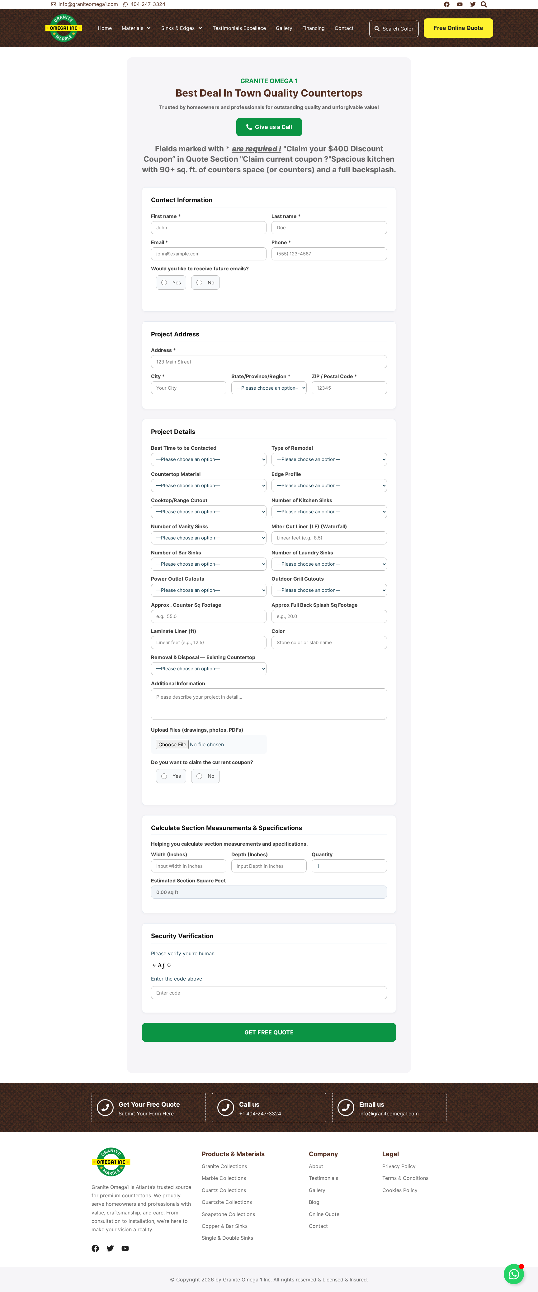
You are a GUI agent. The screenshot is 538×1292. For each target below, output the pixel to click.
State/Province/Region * (260, 376)
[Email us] (345, 1107)
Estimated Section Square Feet (188, 880)
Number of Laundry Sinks (302, 552)
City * (158, 376)
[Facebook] (95, 1248)
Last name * (286, 216)
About (316, 1166)
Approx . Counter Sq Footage (186, 604)
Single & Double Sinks (227, 1238)
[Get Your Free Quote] (105, 1107)
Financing (313, 28)
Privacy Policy (399, 1166)
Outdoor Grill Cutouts (297, 578)
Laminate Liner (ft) (173, 631)
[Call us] (225, 1107)
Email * (159, 242)
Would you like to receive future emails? (200, 268)
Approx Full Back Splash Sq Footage (314, 604)
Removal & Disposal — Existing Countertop (203, 657)
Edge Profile (286, 474)
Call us (249, 1104)
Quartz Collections (224, 1190)
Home (105, 28)
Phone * (281, 242)
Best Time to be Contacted (183, 447)
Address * (163, 350)
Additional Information (178, 683)
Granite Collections (224, 1166)
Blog (314, 1202)
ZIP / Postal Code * (334, 376)
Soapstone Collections (228, 1214)
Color (278, 631)
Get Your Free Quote (149, 1104)
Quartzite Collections (227, 1202)
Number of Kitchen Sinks (301, 500)
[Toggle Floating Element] (514, 1274)
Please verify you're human (183, 953)
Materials (132, 28)
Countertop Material (176, 474)
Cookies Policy (400, 1190)
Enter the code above (176, 978)
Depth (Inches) (249, 854)
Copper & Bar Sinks (225, 1226)
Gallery (284, 28)
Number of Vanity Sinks (179, 526)
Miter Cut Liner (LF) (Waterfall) (309, 526)
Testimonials (323, 1178)
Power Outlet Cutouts (177, 578)
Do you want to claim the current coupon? (202, 762)
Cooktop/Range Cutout (179, 500)
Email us (371, 1104)
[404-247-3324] (125, 4)
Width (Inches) (169, 854)
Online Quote (324, 1214)
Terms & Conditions (405, 1178)
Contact (344, 28)
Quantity (322, 854)
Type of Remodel (292, 447)
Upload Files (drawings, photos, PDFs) (197, 729)
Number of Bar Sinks (176, 552)
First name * (166, 216)
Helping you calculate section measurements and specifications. (229, 843)
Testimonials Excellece (239, 28)
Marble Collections (224, 1178)
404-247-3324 (147, 4)
